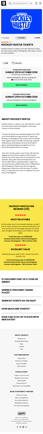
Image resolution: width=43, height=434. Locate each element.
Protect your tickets (21, 361)
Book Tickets (21, 85)
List (6, 63)
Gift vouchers (21, 366)
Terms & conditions (21, 417)
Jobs (21, 349)
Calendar (18, 63)
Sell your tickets (21, 364)
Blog (21, 344)
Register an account (21, 378)
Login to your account (21, 375)
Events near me (21, 383)
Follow (22, 38)
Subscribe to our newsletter (21, 386)
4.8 (9, 42)
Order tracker (21, 381)
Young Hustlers (26, 75)
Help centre (21, 358)
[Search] (31, 3)
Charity (21, 346)
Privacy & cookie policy (21, 419)
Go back (6, 38)
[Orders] (36, 3)
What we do (21, 339)
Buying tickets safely (21, 341)
